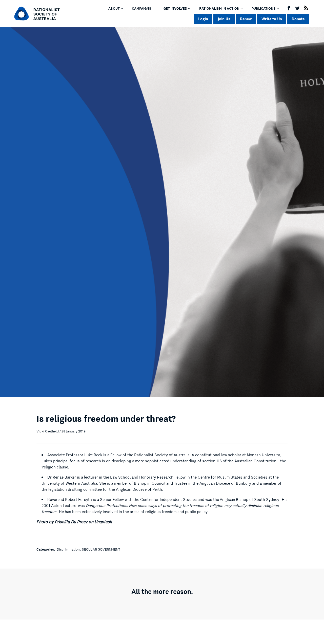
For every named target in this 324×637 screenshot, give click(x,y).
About (114, 8)
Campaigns (141, 8)
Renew (246, 19)
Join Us (224, 19)
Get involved (175, 8)
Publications (264, 8)
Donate (298, 19)
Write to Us (271, 19)
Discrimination (68, 549)
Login (203, 19)
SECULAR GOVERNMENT (101, 549)
